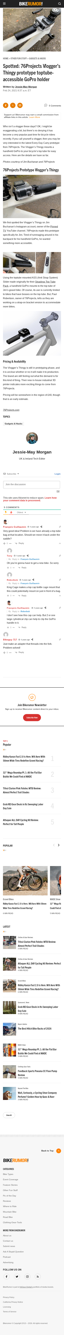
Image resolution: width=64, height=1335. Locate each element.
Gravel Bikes (8, 899)
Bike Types (8, 1174)
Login (57, 474)
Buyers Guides (22, 1024)
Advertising (8, 1262)
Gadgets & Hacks (13, 423)
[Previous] (53, 845)
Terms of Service (9, 1312)
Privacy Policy (8, 1297)
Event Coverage (10, 1179)
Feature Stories (10, 1185)
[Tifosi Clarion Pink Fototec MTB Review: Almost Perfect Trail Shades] (9, 942)
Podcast (7, 1257)
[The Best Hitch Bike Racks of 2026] (9, 1029)
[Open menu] (4, 3)
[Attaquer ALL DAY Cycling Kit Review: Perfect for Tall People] (9, 964)
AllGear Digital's (26, 1287)
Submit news (9, 1246)
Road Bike (8, 1217)
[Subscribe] (37, 1276)
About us (7, 1235)
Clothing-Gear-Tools (24, 1066)
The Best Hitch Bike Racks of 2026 (34, 1028)
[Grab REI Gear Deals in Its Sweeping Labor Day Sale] (9, 1007)
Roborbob (25, 611)
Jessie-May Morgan (26, 87)
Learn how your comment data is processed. (30, 499)
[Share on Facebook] (5, 105)
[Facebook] (6, 1276)
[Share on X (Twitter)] (12, 105)
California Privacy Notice (13, 1302)
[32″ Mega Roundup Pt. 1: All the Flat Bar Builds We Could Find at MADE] (9, 1050)
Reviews (7, 1201)
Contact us (8, 1241)
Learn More (34, 117)
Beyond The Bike (23, 1088)
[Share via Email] (20, 105)
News (27, 1002)
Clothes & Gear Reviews (25, 937)
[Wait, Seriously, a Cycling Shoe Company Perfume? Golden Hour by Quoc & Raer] (9, 1093)
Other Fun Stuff (10, 1190)
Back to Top (47, 1151)
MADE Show (55, 899)
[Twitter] (16, 1276)
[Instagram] (27, 1276)
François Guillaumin (14, 527)
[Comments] (46, 105)
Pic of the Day (9, 1196)
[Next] (58, 845)
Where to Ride (10, 1206)
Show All (9, 1115)
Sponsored (21, 1002)
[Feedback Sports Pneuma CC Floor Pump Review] (9, 1071)
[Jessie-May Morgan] (32, 439)
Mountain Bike (9, 1212)
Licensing (7, 1307)
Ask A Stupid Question (13, 1251)
